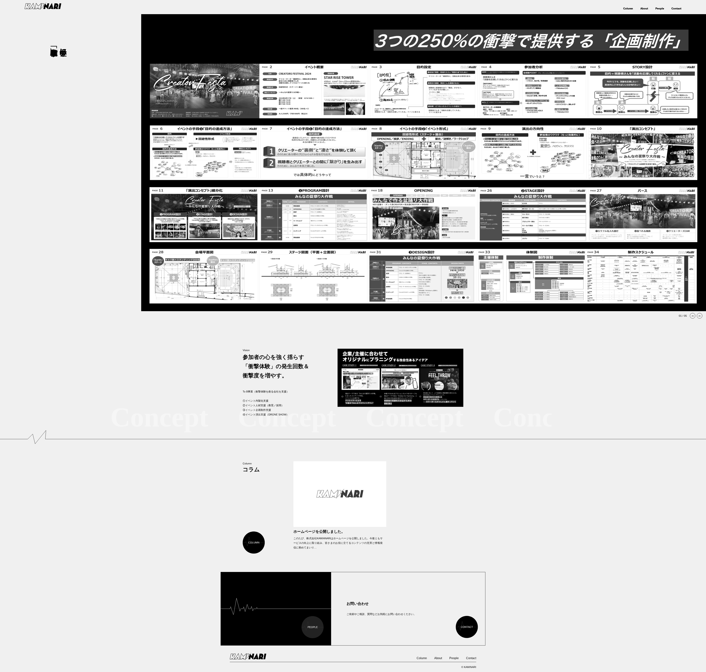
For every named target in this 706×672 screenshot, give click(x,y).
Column (628, 8)
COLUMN (253, 542)
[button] (692, 316)
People (659, 8)
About (644, 8)
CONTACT (467, 626)
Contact (676, 8)
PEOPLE (313, 627)
